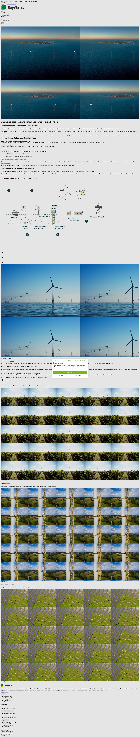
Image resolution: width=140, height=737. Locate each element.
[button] (55, 361)
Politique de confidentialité (73, 360)
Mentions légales (83, 360)
